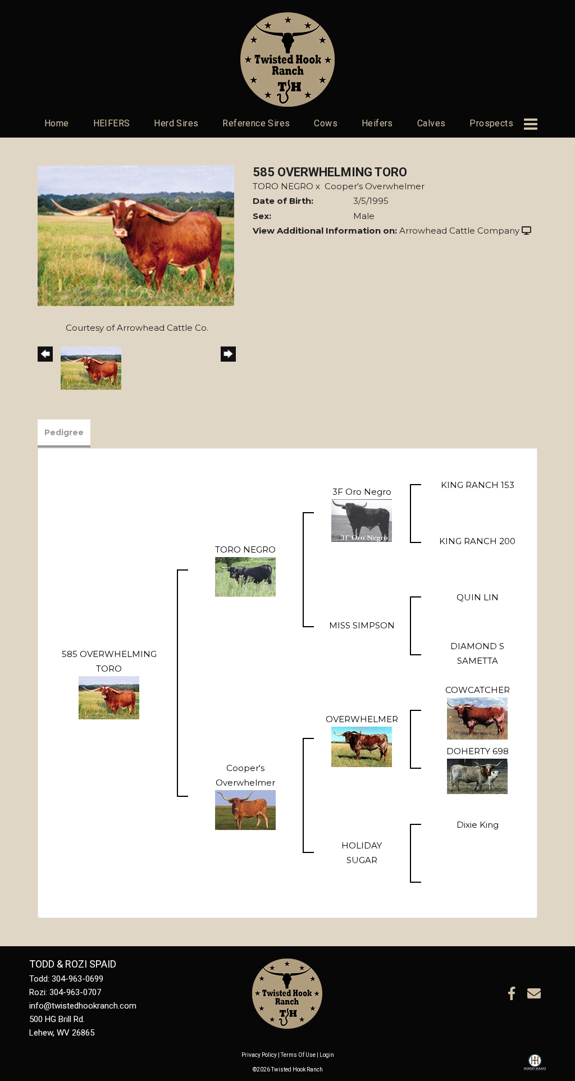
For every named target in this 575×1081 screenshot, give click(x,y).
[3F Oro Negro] (361, 519)
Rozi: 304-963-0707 (65, 992)
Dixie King (478, 824)
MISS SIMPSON (362, 625)
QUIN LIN (478, 597)
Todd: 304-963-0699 (66, 979)
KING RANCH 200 (477, 541)
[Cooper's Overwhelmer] (245, 809)
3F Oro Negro (361, 491)
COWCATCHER (477, 690)
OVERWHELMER (362, 719)
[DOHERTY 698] (477, 775)
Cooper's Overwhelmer (375, 186)
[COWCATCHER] (477, 717)
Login (327, 1055)
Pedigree (64, 432)
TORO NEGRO (283, 186)
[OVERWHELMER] (361, 745)
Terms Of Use (298, 1055)
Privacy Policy (259, 1055)
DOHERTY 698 (477, 751)
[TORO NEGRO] (245, 576)
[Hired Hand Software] (535, 1067)
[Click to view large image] (136, 235)
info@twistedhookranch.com (82, 1006)
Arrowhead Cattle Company (459, 230)
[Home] (287, 993)
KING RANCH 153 (477, 485)
